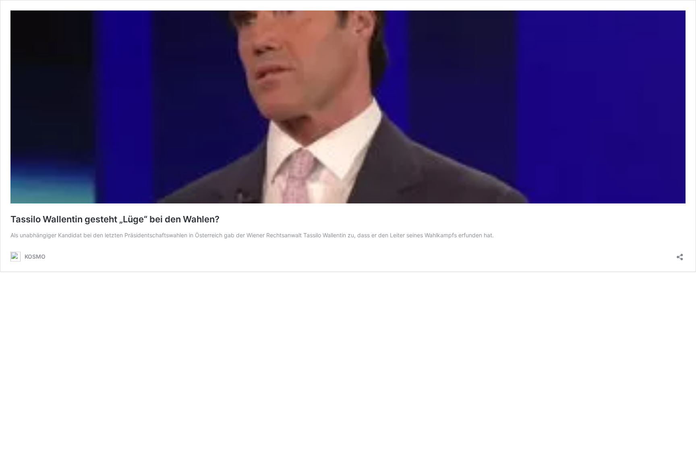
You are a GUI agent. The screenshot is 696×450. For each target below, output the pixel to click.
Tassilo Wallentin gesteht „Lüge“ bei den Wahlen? (115, 219)
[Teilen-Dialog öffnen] (680, 254)
